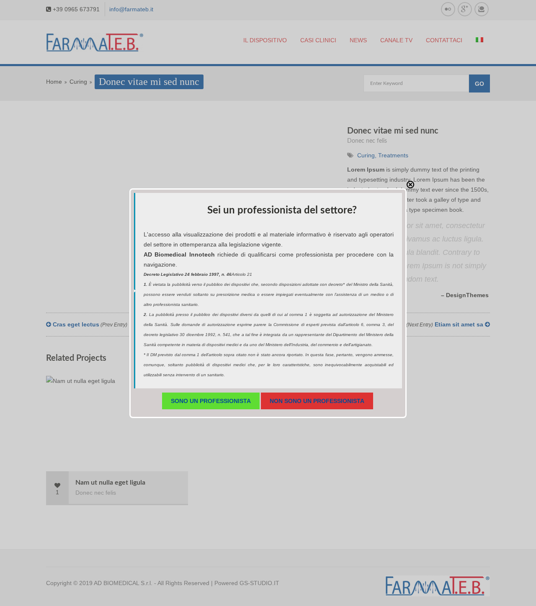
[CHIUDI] (410, 184)
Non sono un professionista (317, 401)
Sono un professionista (211, 401)
